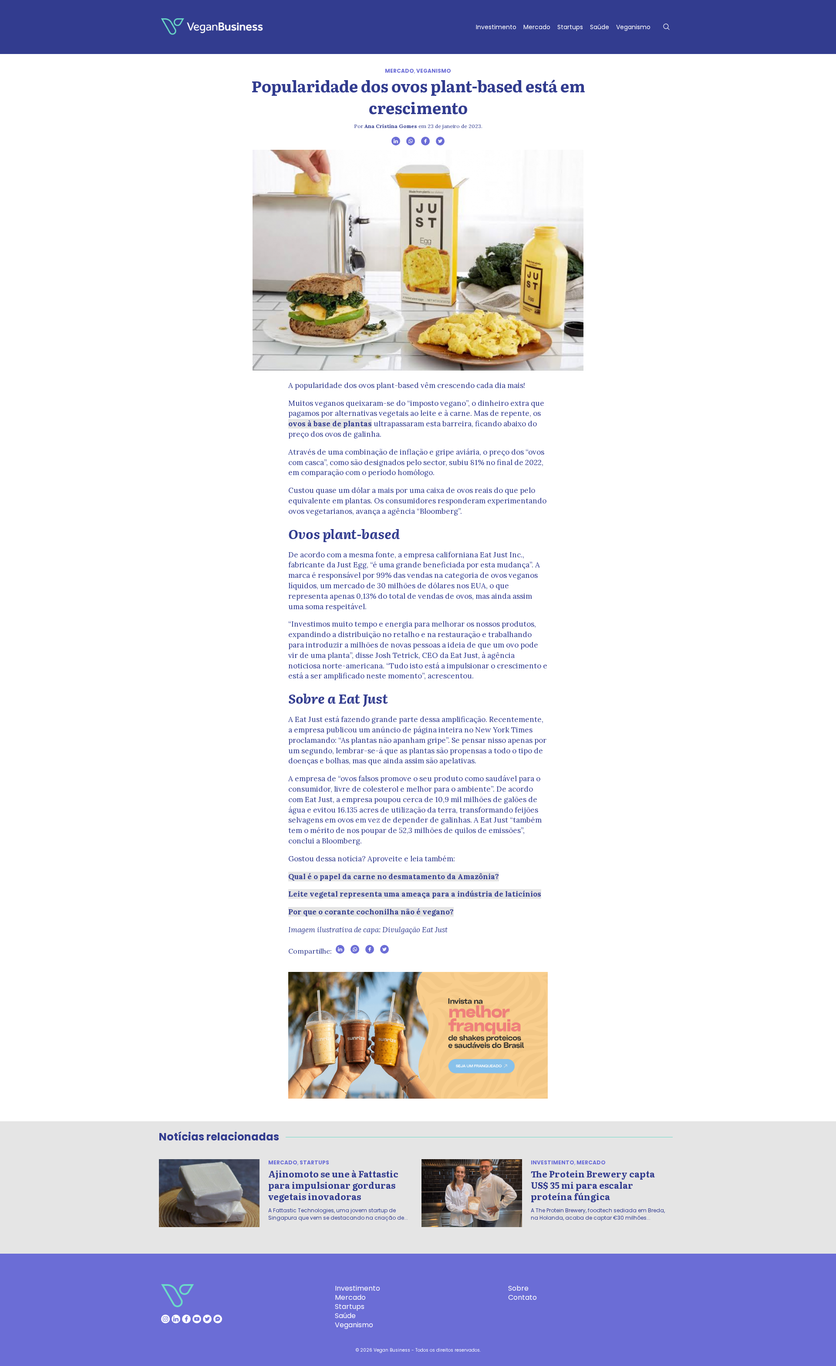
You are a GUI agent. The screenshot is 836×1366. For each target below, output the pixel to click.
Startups (570, 27)
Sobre (518, 1288)
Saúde (599, 27)
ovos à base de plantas (330, 423)
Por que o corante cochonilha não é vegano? (371, 912)
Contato (522, 1297)
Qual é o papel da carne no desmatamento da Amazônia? (393, 876)
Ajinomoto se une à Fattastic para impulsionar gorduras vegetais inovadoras (333, 1185)
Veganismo (633, 27)
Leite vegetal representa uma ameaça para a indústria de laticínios (414, 894)
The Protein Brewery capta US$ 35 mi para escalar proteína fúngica (593, 1185)
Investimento (496, 27)
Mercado (536, 27)
